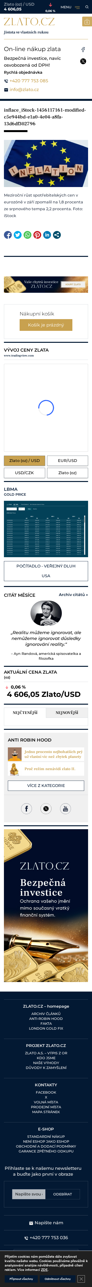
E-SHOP (46, 1129)
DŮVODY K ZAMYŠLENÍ (46, 1068)
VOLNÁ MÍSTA (46, 1102)
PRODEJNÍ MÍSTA (46, 1107)
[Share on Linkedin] (47, 235)
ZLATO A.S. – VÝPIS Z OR (46, 1053)
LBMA (15, 492)
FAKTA (46, 1023)
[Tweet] (18, 235)
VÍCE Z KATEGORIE (46, 785)
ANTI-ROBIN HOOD (46, 1018)
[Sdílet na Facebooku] (8, 235)
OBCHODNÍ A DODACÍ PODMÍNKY (46, 1146)
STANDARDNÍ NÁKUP (46, 1136)
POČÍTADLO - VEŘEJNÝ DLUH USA (46, 571)
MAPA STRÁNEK (46, 1112)
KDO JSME (46, 1058)
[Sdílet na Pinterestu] (37, 235)
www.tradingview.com (19, 355)
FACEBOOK (46, 1092)
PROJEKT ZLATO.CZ (46, 1045)
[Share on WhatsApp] (27, 235)
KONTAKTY (46, 1085)
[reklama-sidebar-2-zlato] (46, 905)
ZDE (44, 1269)
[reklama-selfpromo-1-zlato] (46, 284)
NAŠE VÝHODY (46, 1063)
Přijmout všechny (21, 1279)
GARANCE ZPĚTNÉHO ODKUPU (46, 1151)
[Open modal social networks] (57, 235)
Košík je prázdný (46, 325)
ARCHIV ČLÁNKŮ (46, 1014)
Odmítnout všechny (58, 1279)
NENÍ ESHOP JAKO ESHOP (46, 1141)
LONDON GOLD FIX (46, 1028)
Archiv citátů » (73, 594)
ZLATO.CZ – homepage (46, 1006)
